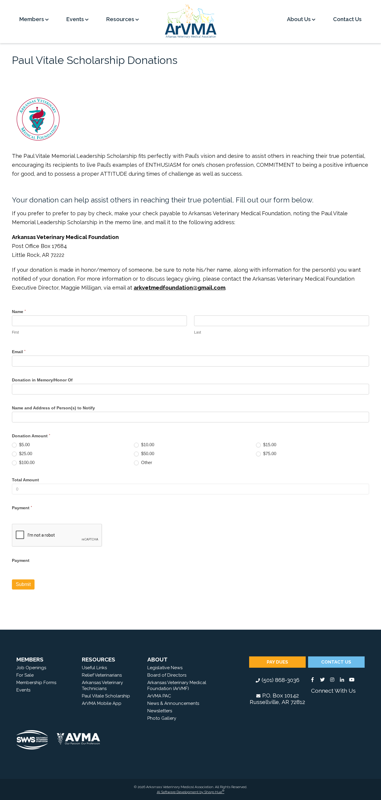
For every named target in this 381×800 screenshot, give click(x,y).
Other (146, 462)
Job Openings (31, 667)
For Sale (25, 675)
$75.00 (269, 453)
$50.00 (147, 453)
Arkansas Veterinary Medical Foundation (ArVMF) (176, 685)
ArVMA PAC (159, 696)
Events (75, 19)
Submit (23, 584)
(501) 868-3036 (280, 680)
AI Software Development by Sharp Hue (190, 792)
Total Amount (25, 479)
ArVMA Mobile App (101, 703)
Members (32, 19)
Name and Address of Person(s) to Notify (53, 407)
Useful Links (94, 667)
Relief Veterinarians (102, 675)
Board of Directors (166, 675)
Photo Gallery (161, 718)
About (157, 659)
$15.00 (269, 444)
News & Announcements (173, 703)
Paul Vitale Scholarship (106, 696)
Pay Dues (277, 662)
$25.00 (25, 453)
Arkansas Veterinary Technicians (102, 685)
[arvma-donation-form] (38, 119)
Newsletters (159, 710)
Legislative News (164, 667)
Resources (120, 19)
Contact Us (347, 19)
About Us (299, 19)
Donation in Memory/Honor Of (42, 380)
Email (19, 351)
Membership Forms (36, 682)
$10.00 (147, 444)
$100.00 (26, 462)
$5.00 (24, 444)
